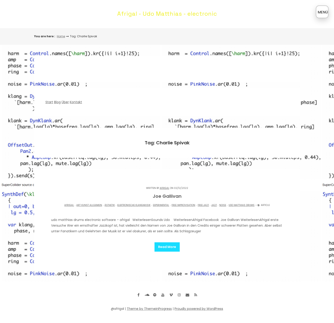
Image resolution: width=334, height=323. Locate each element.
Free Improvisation (183, 205)
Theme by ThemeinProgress (149, 308)
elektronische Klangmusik (133, 205)
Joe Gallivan (167, 196)
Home (61, 36)
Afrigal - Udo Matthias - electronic (167, 13)
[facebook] (138, 295)
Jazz (214, 205)
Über (65, 102)
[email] (187, 295)
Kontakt (76, 102)
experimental (161, 205)
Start (49, 102)
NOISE (222, 205)
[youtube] (163, 295)
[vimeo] (171, 295)
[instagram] (179, 295)
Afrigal (164, 188)
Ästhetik (110, 205)
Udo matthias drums (241, 205)
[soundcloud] (146, 295)
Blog (57, 102)
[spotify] (155, 295)
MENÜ (323, 12)
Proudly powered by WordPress (198, 308)
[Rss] (195, 295)
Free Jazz (203, 205)
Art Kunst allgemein (89, 205)
